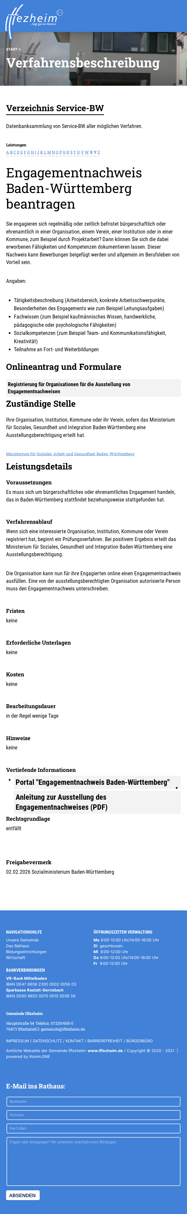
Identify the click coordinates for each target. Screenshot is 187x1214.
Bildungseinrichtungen (26, 951)
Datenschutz (47, 1040)
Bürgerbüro (139, 1040)
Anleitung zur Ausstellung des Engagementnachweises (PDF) (62, 802)
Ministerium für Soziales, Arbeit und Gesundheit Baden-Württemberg (70, 453)
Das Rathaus (17, 945)
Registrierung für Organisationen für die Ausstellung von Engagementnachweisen (69, 387)
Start (12, 49)
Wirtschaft (15, 957)
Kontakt (75, 1040)
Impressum (17, 1040)
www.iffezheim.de (105, 1050)
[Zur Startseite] (34, 22)
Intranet (13, 1066)
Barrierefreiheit (104, 1040)
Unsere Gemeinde (22, 939)
